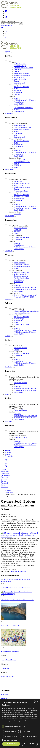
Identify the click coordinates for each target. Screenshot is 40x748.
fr (5, 33)
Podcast (16, 167)
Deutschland (9, 169)
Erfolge (16, 71)
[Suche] (21, 23)
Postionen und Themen (21, 197)
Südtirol (7, 336)
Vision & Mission (19, 125)
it (5, 35)
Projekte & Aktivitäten (21, 87)
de (6, 31)
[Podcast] (6, 15)
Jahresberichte (18, 146)
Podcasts (17, 110)
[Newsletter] (6, 11)
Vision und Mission (20, 228)
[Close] (6, 60)
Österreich (8, 251)
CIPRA (7, 52)
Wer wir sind (18, 181)
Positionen (17, 90)
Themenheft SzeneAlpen (22, 162)
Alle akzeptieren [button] (11, 744)
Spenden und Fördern (21, 191)
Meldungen (17, 98)
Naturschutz (5, 668)
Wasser (3, 660)
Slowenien (8, 421)
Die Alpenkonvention (21, 276)
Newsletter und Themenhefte (23, 108)
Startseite (8, 490)
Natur (8, 660)
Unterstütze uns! (19, 83)
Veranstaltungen (19, 102)
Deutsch (8, 450)
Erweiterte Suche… (7, 25)
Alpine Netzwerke (20, 79)
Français (8, 452)
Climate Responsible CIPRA (23, 68)
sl (5, 37)
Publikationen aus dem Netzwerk (25, 100)
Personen (17, 232)
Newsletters (5, 694)
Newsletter (17, 214)
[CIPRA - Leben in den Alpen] (11, 7)
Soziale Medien (19, 111)
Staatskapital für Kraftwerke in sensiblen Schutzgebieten (15, 587)
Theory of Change (20, 66)
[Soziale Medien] (6, 17)
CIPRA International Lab (22, 127)
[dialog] (20, 723)
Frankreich (8, 367)
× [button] (37, 701)
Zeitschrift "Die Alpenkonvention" (25, 295)
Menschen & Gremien (21, 73)
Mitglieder (17, 230)
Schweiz (8, 299)
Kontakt (16, 81)
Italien (7, 394)
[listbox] (35, 702)
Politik (16, 89)
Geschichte (17, 69)
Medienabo (17, 165)
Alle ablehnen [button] (29, 744)
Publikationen (18, 92)
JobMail (16, 164)
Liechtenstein (9, 216)
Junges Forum (18, 185)
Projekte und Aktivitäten (22, 324)
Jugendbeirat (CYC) (20, 77)
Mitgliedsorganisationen (22, 75)
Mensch (13, 660)
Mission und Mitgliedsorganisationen (26, 311)
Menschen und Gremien (22, 183)
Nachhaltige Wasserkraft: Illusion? (10, 625)
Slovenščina (9, 456)
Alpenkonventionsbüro (21, 272)
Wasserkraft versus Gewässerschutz (10, 651)
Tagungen (17, 94)
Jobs (15, 135)
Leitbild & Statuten (20, 64)
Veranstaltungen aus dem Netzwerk (25, 208)
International (9, 113)
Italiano (7, 454)
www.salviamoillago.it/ (18, 571)
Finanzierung (18, 133)
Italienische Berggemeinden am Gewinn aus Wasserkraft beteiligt (17, 600)
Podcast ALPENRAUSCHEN (24, 297)
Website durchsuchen (8, 21)
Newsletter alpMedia (21, 160)
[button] (20, 740)
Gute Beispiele (19, 104)
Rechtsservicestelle (20, 274)
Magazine (4, 698)
